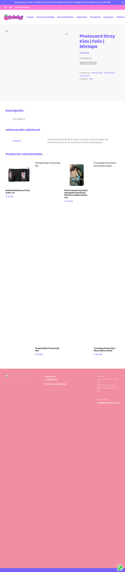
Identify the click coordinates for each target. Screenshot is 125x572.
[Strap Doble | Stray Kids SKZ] (48, 253)
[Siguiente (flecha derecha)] (120, 286)
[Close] (123, 2)
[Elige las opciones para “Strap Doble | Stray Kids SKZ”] (57, 174)
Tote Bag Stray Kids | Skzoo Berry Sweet (104, 349)
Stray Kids (84, 76)
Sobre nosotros (22, 7)
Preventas (95, 17)
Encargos (108, 17)
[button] (28, 166)
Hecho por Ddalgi (45, 17)
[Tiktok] (11, 7)
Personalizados (65, 17)
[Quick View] (28, 172)
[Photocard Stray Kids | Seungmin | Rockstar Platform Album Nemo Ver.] (77, 174)
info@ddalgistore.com (108, 402)
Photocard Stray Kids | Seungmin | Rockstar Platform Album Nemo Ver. (76, 194)
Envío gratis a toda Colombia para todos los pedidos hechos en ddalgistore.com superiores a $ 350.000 (62, 2)
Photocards (97, 73)
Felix (91, 79)
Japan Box (81, 17)
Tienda (30, 17)
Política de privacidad (56, 384)
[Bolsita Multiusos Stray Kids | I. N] (18, 174)
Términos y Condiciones (51, 378)
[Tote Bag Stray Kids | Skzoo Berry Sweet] (106, 253)
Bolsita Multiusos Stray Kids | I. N (18, 191)
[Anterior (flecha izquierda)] (4, 286)
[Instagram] (5, 7)
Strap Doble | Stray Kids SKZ (47, 349)
